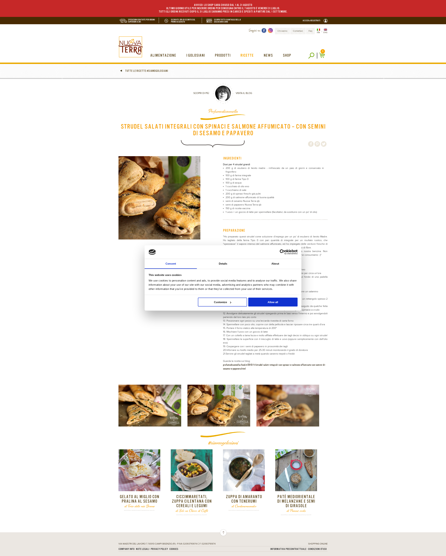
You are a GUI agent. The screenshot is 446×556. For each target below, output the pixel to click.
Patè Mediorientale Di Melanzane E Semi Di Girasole (296, 501)
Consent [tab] (171, 263)
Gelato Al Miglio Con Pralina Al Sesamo (139, 499)
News (268, 56)
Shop (287, 56)
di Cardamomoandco (244, 506)
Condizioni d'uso (317, 549)
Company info (126, 549)
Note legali (142, 549)
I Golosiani (195, 56)
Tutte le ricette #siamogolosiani (146, 71)
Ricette (247, 56)
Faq (310, 31)
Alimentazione (163, 56)
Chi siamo (282, 31)
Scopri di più (201, 93)
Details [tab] (223, 263)
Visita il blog (244, 93)
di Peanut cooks (296, 510)
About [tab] (275, 263)
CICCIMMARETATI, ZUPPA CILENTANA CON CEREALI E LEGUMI (192, 501)
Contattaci (298, 31)
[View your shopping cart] (322, 55)
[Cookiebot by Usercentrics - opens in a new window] (282, 252)
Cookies (173, 549)
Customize (220, 302)
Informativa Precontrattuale (288, 549)
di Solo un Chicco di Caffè (192, 510)
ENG (325, 32)
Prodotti (222, 56)
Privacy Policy (159, 549)
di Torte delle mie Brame (139, 506)
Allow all (273, 302)
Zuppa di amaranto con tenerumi (244, 499)
